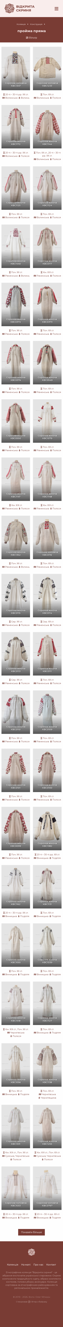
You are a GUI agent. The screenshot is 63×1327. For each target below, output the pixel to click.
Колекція (21, 24)
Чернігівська (17, 1032)
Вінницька (42, 858)
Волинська (11, 98)
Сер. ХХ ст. (17, 621)
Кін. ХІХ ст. (48, 272)
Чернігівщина (48, 1098)
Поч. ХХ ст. (48, 94)
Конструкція (36, 24)
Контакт (51, 1264)
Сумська (9, 1156)
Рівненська (11, 275)
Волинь (25, 98)
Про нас (38, 1264)
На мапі (25, 1264)
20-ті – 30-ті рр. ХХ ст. (16, 94)
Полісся (56, 98)
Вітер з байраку (39, 1302)
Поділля (56, 858)
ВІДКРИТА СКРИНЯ (25, 8)
